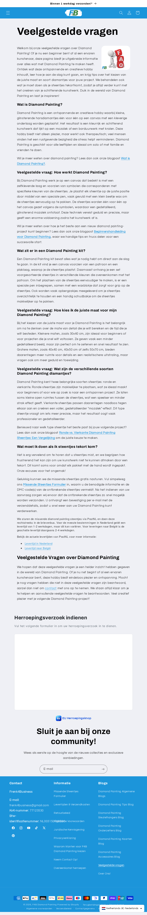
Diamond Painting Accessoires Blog (109, 854)
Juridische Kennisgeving (69, 829)
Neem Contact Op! (65, 859)
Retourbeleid (62, 813)
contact (50, 588)
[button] (8, 13)
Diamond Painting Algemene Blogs (116, 793)
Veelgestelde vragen (111, 865)
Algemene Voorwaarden (69, 821)
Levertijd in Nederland (39, 543)
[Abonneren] (103, 769)
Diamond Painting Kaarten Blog (115, 841)
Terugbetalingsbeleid (94, 905)
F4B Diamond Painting (44, 905)
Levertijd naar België (38, 548)
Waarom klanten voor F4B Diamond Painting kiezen (70, 849)
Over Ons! (104, 873)
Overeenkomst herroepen (70, 868)
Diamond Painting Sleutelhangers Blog (111, 815)
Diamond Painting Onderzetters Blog (110, 828)
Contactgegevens (85, 909)
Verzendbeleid (64, 909)
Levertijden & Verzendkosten (72, 804)
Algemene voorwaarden (39, 909)
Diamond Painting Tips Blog (116, 804)
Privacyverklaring (65, 838)
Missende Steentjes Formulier (66, 793)
